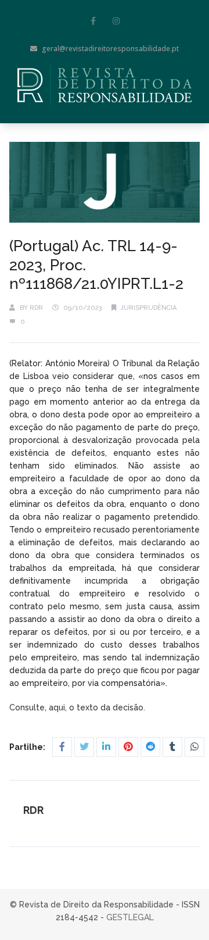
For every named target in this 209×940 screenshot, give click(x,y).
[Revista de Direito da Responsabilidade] (104, 85)
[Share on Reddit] (150, 747)
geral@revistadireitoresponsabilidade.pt (110, 48)
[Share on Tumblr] (172, 747)
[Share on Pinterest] (128, 747)
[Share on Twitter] (84, 747)
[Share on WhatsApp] (194, 747)
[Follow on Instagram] (116, 21)
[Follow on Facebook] (93, 21)
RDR (36, 308)
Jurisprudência (148, 308)
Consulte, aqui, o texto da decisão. (78, 707)
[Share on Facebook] (62, 747)
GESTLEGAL (130, 917)
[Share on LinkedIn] (106, 747)
